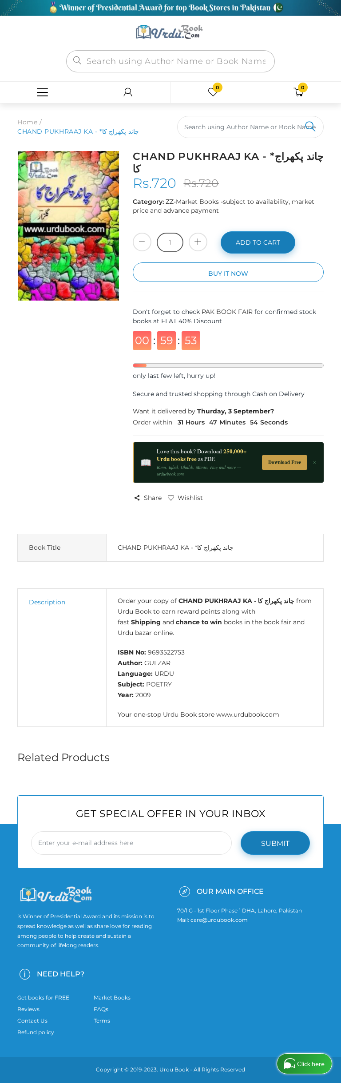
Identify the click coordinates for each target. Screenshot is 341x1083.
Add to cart (258, 242)
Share (153, 498)
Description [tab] (47, 602)
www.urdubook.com (247, 714)
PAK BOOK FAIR (228, 312)
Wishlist (190, 498)
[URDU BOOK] (170, 32)
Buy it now (228, 274)
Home (27, 122)
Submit (275, 843)
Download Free (284, 462)
